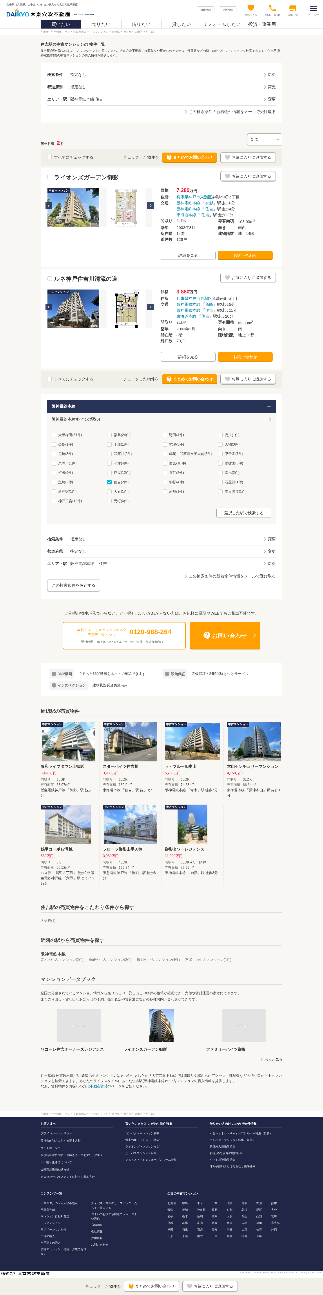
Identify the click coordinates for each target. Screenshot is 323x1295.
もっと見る (273, 1059)
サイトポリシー (51, 1147)
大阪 (229, 1216)
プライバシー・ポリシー (56, 1133)
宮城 (170, 1223)
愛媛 (259, 1209)
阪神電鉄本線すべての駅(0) (76, 419)
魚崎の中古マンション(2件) (110, 960)
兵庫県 (182, 197)
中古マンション (51, 1223)
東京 (200, 1203)
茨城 (185, 1209)
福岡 (259, 1223)
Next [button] (150, 205)
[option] (73, 207)
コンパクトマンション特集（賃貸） (232, 1140)
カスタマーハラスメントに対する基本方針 (68, 1176)
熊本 (274, 1203)
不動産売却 (48, 1209)
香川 (259, 1203)
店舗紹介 (97, 1225)
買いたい (61, 24)
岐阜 (215, 1216)
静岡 (215, 1223)
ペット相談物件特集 (222, 1159)
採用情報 (205, 9)
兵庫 (229, 1223)
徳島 (244, 1236)
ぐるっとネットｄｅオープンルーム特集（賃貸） (241, 1133)
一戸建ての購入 (51, 1242)
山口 (244, 1229)
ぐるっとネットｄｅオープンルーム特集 (151, 1159)
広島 (244, 1223)
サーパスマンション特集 (141, 1153)
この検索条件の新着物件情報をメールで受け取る (232, 112)
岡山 (244, 1216)
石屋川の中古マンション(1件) (208, 960)
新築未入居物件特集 (222, 1146)
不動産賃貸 (98, 1086)
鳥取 (244, 1203)
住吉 (209, 209)
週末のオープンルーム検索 (142, 1140)
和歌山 (231, 1236)
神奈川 (201, 1209)
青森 (170, 1209)
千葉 (185, 1236)
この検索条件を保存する (73, 585)
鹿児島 (275, 1223)
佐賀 (259, 1229)
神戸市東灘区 (200, 197)
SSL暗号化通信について (56, 1162)
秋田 (170, 1229)
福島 (185, 1203)
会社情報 (227, 9)
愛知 (215, 1229)
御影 (209, 203)
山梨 (215, 1203)
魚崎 (209, 304)
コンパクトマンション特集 (142, 1133)
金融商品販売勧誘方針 (55, 1169)
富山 (200, 1223)
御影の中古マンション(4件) (158, 960)
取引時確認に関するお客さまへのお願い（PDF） (72, 1155)
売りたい (101, 24)
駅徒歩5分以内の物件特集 (226, 1153)
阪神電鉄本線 (188, 203)
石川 (200, 1229)
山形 (170, 1236)
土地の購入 (48, 1236)
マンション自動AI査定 (55, 1216)
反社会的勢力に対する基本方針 (61, 1140)
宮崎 (274, 1216)
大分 (274, 1209)
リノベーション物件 (53, 1229)
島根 (244, 1209)
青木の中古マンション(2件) (62, 960)
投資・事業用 (262, 24)
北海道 (171, 1203)
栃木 (185, 1216)
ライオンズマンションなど (142, 1146)
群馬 (185, 1223)
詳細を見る (188, 255)
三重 (215, 1236)
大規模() (48, 921)
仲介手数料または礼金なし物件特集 (232, 1166)
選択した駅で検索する (244, 513)
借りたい (141, 24)
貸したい (181, 24)
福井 (200, 1236)
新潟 (200, 1216)
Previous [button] (48, 205)
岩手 (170, 1216)
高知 (259, 1216)
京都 (229, 1209)
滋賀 (229, 1203)
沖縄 (274, 1229)
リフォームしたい (222, 24)
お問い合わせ (245, 255)
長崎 (259, 1236)
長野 (215, 1209)
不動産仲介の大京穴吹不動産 (59, 1203)
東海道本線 (186, 215)
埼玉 (185, 1229)
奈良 (229, 1229)
